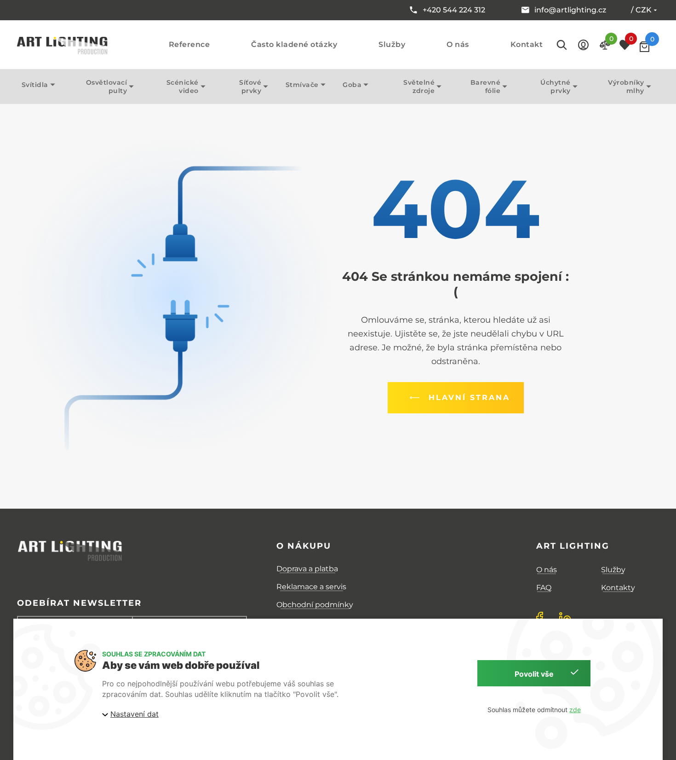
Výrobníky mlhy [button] (626, 86)
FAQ (543, 587)
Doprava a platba (307, 568)
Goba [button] (352, 85)
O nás (458, 45)
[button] (583, 45)
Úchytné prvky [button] (555, 86)
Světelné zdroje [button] (419, 86)
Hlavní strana (469, 397)
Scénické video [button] (182, 86)
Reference (189, 45)
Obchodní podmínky (314, 604)
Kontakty (618, 587)
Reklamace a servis (311, 586)
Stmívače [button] (302, 85)
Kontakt (526, 45)
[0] (644, 46)
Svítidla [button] (35, 85)
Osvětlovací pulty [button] (106, 86)
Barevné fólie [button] (485, 86)
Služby (391, 45)
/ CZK (641, 10)
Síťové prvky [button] (250, 86)
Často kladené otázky (294, 45)
